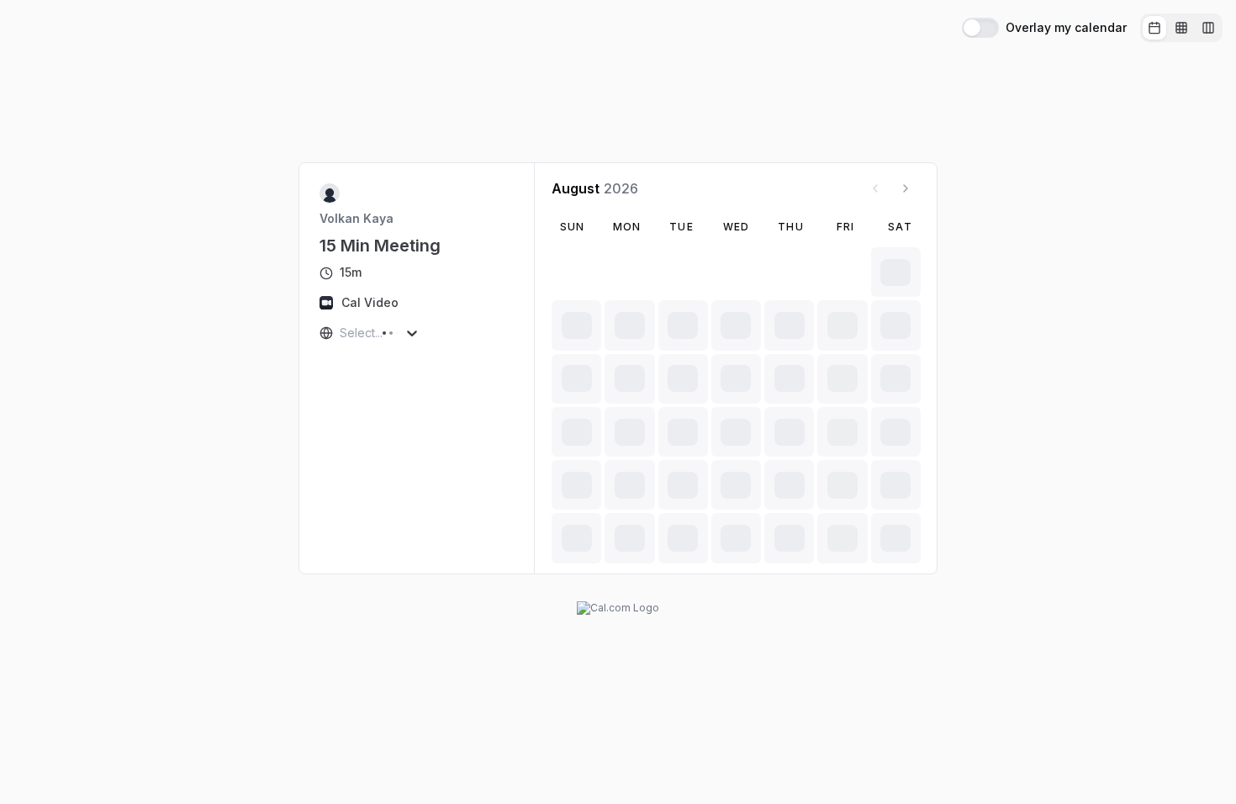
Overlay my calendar (1066, 28)
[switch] (980, 28)
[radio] (1154, 27)
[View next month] (905, 188)
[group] (1181, 27)
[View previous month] (875, 188)
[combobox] (341, 333)
